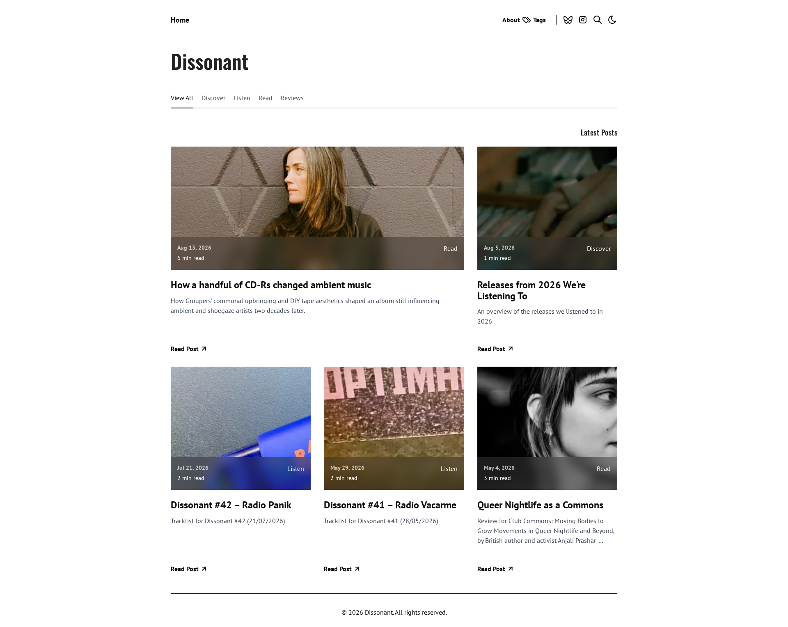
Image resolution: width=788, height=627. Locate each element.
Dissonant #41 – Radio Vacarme (390, 505)
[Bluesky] (568, 20)
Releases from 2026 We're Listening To (531, 290)
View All (182, 98)
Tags (539, 20)
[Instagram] (583, 20)
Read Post (185, 349)
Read (266, 98)
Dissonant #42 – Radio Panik (231, 505)
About (511, 20)
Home (180, 20)
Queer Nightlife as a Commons (540, 505)
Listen (242, 98)
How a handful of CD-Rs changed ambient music (271, 285)
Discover (213, 98)
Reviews (292, 98)
